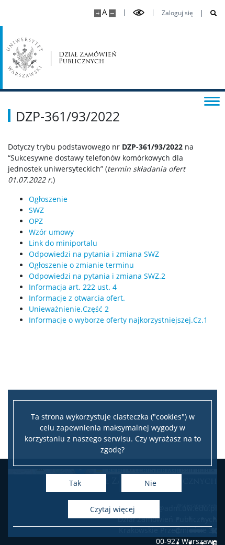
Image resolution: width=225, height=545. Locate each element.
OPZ (36, 221)
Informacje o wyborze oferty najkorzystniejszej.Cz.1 (118, 320)
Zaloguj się (177, 13)
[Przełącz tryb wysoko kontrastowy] (138, 12)
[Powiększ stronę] (97, 13)
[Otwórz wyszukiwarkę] (210, 13)
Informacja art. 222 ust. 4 (73, 287)
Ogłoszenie (48, 199)
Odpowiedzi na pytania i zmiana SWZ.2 (97, 276)
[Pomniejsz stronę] (112, 13)
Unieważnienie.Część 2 (69, 309)
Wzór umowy (51, 232)
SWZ (36, 210)
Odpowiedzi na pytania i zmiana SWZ (94, 254)
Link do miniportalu (63, 243)
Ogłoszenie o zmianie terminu (81, 265)
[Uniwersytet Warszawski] (24, 57)
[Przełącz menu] (212, 100)
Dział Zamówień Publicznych (88, 57)
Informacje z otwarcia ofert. (77, 298)
